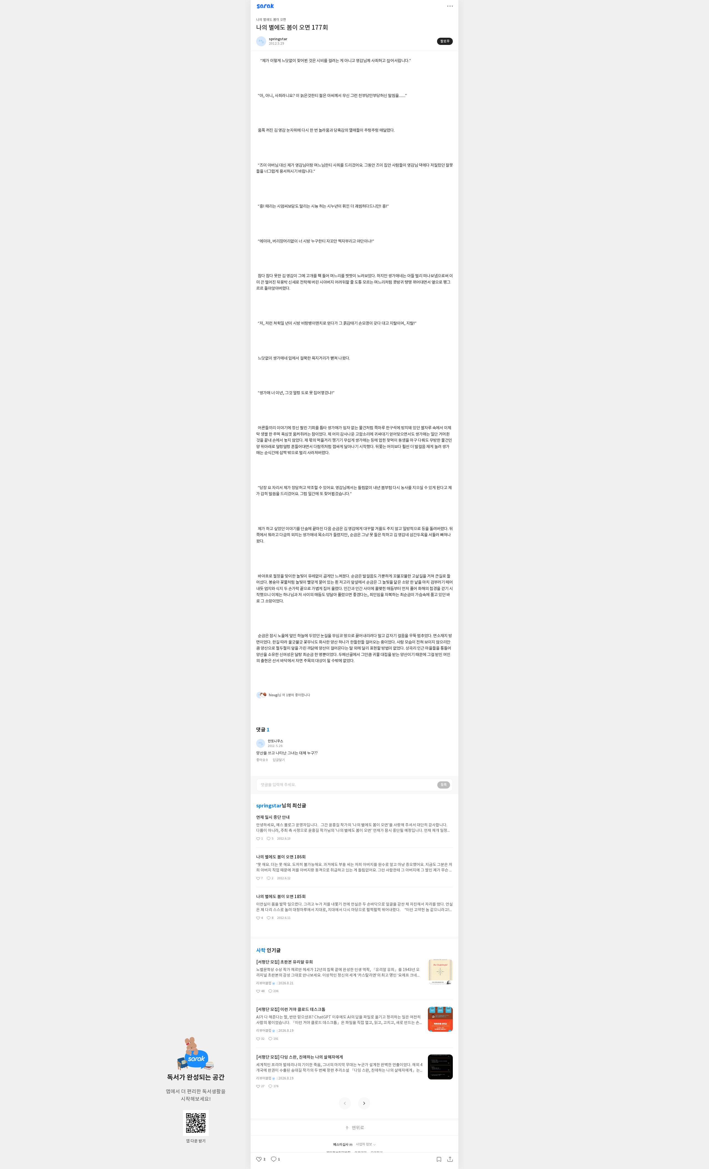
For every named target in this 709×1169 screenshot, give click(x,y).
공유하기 (450, 1159)
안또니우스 (275, 741)
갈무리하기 (439, 1159)
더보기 (450, 6)
